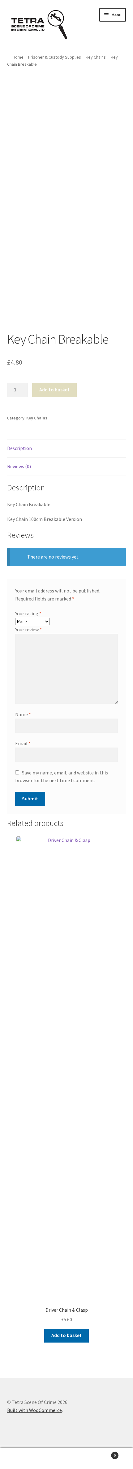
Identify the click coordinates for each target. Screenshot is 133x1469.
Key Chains (96, 57)
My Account (22, 1458)
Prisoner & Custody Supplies (54, 57)
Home (18, 57)
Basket (102, 1453)
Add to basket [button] (66, 1335)
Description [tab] (19, 448)
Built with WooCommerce (34, 1410)
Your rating (28, 613)
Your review (28, 629)
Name (23, 714)
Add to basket (54, 389)
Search (66, 1458)
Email (23, 743)
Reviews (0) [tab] (19, 466)
